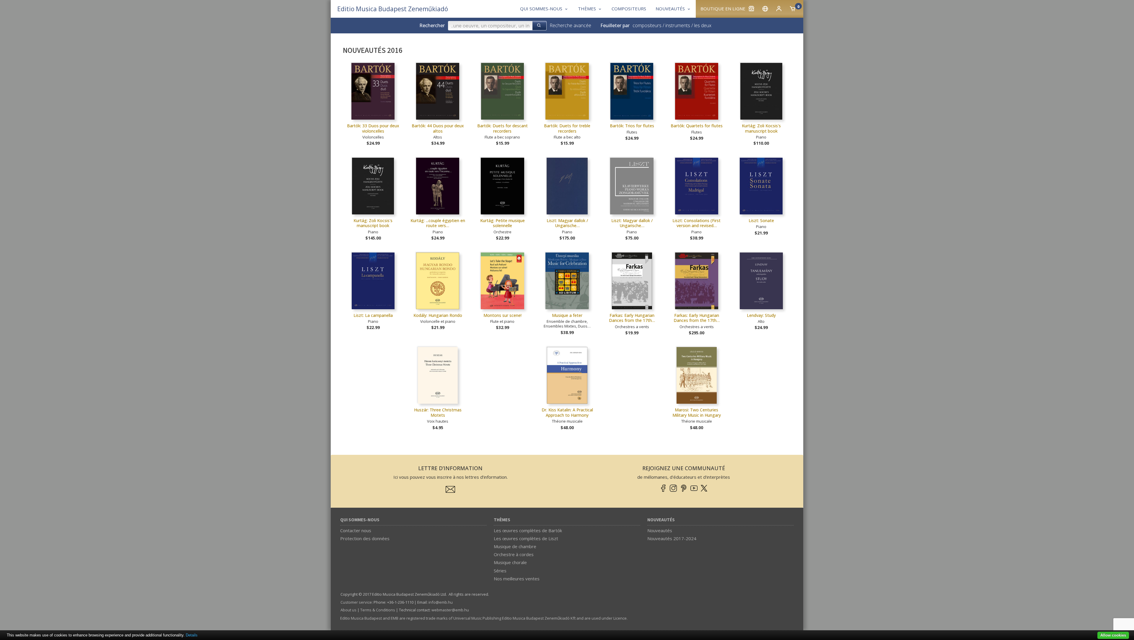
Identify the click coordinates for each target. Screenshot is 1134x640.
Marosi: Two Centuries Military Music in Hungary (696, 412)
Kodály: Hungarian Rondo (437, 315)
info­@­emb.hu (440, 602)
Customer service (356, 602)
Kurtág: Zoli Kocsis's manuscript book (761, 128)
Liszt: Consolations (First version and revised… (696, 223)
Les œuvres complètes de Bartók (528, 530)
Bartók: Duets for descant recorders (502, 128)
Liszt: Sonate (761, 220)
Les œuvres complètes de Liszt (526, 538)
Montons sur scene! (502, 315)
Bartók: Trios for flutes (632, 125)
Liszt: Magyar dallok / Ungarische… (567, 223)
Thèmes (502, 520)
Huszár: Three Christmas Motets (438, 412)
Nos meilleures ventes (517, 579)
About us (348, 610)
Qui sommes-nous (359, 520)
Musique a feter (567, 315)
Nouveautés (661, 520)
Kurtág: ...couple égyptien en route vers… (437, 223)
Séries (500, 571)
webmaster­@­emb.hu (450, 610)
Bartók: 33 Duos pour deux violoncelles (373, 128)
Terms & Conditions (377, 610)
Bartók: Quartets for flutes (697, 125)
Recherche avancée (570, 25)
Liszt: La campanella (373, 315)
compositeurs (647, 25)
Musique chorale (510, 562)
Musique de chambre (515, 546)
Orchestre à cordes (514, 554)
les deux (702, 25)
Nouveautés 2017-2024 (671, 538)
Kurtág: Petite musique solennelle (502, 223)
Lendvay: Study (761, 315)
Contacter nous (355, 530)
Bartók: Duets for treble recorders (567, 128)
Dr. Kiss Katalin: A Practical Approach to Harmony (567, 412)
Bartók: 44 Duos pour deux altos (438, 128)
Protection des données (365, 538)
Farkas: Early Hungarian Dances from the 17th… (632, 317)
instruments (677, 25)
